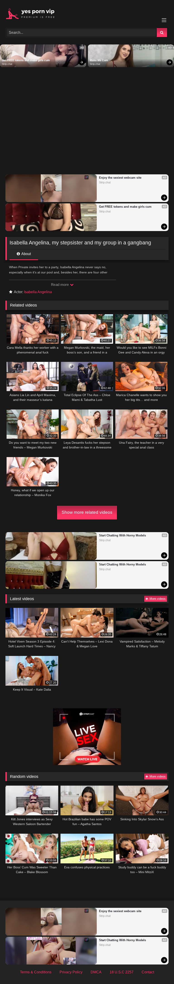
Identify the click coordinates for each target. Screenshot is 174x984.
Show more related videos (87, 512)
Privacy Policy (71, 972)
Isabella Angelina (38, 292)
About (26, 254)
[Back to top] (160, 970)
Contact (148, 972)
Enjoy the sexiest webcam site (120, 177)
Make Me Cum (99, 60)
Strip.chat (7, 64)
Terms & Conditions (35, 972)
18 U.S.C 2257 (121, 972)
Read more (60, 285)
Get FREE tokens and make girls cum (26, 60)
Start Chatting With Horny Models (122, 535)
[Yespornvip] (87, 12)
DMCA (96, 972)
